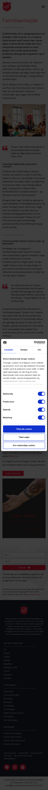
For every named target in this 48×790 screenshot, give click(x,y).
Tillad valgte (24, 437)
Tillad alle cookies (24, 429)
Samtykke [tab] (8, 350)
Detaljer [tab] (24, 350)
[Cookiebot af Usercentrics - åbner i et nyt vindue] (34, 342)
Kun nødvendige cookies (24, 445)
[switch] (41, 402)
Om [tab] (39, 350)
